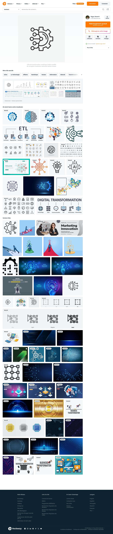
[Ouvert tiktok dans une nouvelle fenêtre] (35, 528)
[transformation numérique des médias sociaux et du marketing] (55, 134)
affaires (25, 74)
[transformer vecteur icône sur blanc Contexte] (12, 372)
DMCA (43, 501)
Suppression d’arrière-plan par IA (24, 517)
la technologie (15, 74)
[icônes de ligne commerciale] (19, 206)
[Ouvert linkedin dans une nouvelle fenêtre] (30, 528)
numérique (34, 74)
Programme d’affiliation (48, 503)
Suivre (107, 18)
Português (93, 503)
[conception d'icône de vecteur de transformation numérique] (74, 134)
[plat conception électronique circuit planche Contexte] (8, 465)
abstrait (62, 74)
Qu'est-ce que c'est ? (100, 43)
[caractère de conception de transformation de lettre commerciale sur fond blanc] (74, 408)
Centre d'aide (70, 498)
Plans (74, 3)
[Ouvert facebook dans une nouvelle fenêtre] (25, 528)
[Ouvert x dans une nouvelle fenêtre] (38, 528)
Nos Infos (69, 503)
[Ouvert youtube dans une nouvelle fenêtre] (41, 528)
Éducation (20, 508)
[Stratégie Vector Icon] (57, 167)
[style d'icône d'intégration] (39, 167)
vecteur (44, 74)
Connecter (105, 3)
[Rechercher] (103, 9)
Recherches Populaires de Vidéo (49, 514)
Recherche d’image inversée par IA (25, 513)
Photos (18, 4)
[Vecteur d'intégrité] (72, 116)
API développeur (22, 511)
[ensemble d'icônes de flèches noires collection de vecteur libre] (71, 150)
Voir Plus (73, 94)
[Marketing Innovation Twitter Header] (59, 228)
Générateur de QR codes (24, 521)
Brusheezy (20, 498)
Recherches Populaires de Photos (49, 510)
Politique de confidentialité (80, 529)
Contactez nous (70, 501)
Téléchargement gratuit (98, 24)
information (53, 74)
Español (92, 501)
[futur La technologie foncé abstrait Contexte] (74, 428)
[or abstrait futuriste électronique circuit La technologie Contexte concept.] (49, 408)
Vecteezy (19, 501)
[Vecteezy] (4, 3)
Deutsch (92, 506)
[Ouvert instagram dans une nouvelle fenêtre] (27, 528)
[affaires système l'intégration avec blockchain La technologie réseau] (21, 302)
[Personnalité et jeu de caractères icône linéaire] (13, 150)
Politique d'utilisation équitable (96, 529)
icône (5, 74)
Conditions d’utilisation (66, 529)
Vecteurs (9, 4)
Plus (42, 4)
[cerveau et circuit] (31, 116)
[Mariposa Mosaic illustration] (69, 186)
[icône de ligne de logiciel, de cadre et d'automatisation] (12, 186)
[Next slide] (80, 75)
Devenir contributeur (70, 506)
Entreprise (20, 506)
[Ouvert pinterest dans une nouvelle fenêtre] (33, 528)
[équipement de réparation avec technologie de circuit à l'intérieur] (12, 116)
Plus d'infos (90, 47)
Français (92, 508)
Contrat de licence (47, 498)
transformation (73, 74)
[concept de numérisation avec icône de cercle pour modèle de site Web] (16, 167)
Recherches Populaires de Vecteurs (49, 506)
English (92, 498)
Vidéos (26, 4)
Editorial (34, 4)
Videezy (19, 503)
